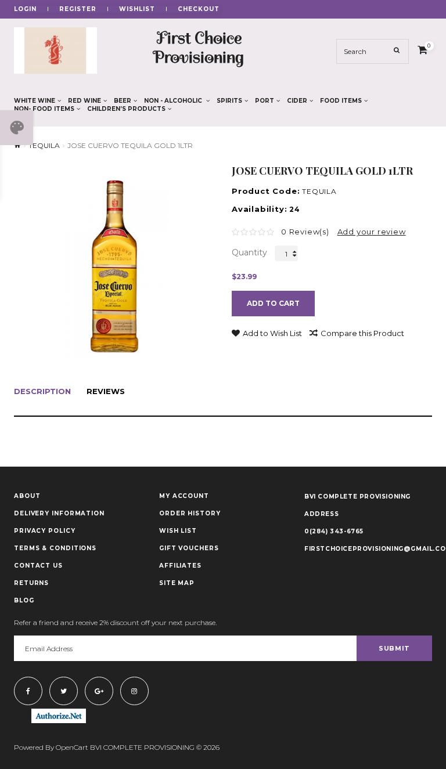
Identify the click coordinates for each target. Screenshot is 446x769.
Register (77, 9)
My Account (184, 496)
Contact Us (38, 565)
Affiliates (180, 565)
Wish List (178, 531)
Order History (190, 513)
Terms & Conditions (55, 548)
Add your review (371, 231)
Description (42, 391)
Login (25, 9)
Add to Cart (273, 303)
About (27, 496)
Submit (394, 648)
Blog (24, 600)
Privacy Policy (44, 531)
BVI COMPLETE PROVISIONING (357, 496)
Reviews (106, 391)
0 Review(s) (305, 231)
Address (321, 514)
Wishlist (137, 9)
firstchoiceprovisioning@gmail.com (368, 549)
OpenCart (72, 747)
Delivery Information (59, 513)
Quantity (249, 252)
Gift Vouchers (189, 548)
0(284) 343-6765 (334, 531)
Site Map (177, 583)
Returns (31, 583)
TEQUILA (44, 146)
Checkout (199, 9)
